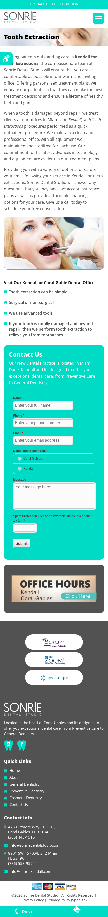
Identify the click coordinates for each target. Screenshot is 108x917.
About (14, 777)
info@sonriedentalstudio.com (35, 845)
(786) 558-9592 (21, 863)
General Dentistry (24, 784)
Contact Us (18, 804)
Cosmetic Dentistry (25, 797)
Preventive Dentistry (26, 790)
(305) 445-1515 (21, 837)
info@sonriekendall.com (30, 871)
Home (14, 770)
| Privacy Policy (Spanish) (65, 900)
